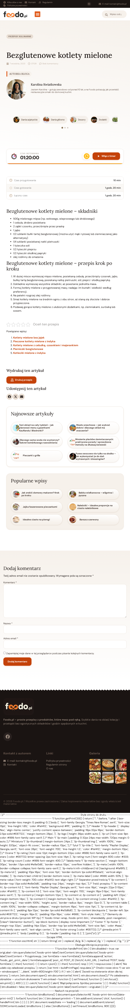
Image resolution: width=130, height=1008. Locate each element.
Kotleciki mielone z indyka (29, 353)
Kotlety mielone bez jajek (29, 337)
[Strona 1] (62, 128)
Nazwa (8, 623)
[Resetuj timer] (86, 156)
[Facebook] (89, 4)
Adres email (10, 638)
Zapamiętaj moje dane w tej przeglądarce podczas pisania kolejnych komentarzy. (50, 653)
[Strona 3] (67, 127)
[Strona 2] (65, 127)
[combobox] (114, 14)
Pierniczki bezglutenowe (28, 349)
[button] (37, 14)
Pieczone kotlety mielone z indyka (34, 341)
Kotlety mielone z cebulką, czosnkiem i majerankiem (45, 345)
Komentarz (10, 582)
